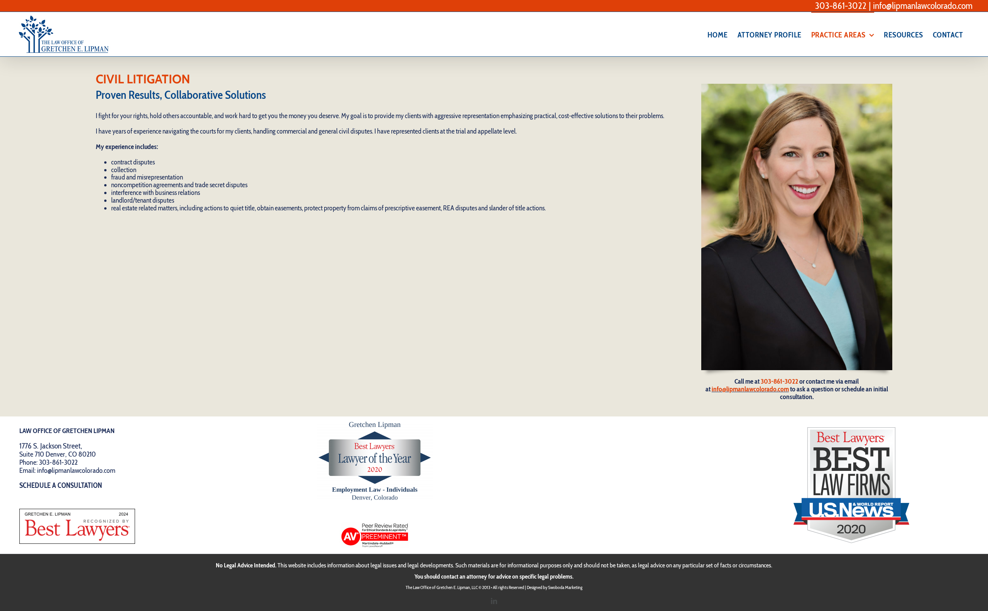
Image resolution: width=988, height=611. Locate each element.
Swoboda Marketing (565, 587)
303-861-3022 (840, 5)
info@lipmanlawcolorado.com (923, 5)
